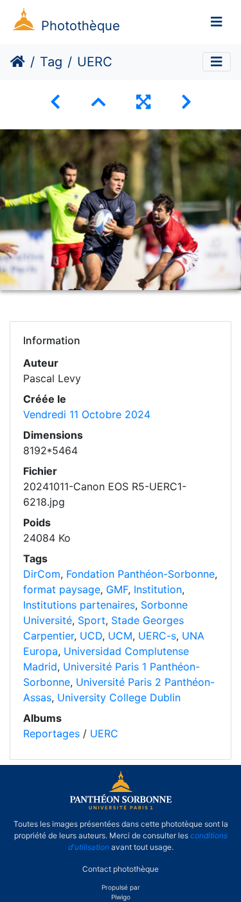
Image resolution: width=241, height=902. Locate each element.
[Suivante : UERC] (186, 102)
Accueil (17, 61)
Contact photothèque (120, 869)
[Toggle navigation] (216, 22)
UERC (104, 733)
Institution (158, 589)
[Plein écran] (143, 102)
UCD (91, 635)
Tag (51, 61)
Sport (91, 620)
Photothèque (80, 25)
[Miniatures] (98, 102)
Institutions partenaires (79, 604)
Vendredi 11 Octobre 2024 (86, 414)
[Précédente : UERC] (55, 102)
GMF (117, 589)
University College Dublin (119, 697)
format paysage (61, 589)
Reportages (51, 733)
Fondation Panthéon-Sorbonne (140, 573)
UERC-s (157, 635)
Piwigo (120, 897)
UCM (120, 635)
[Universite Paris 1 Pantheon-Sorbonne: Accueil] (121, 807)
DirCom (41, 573)
